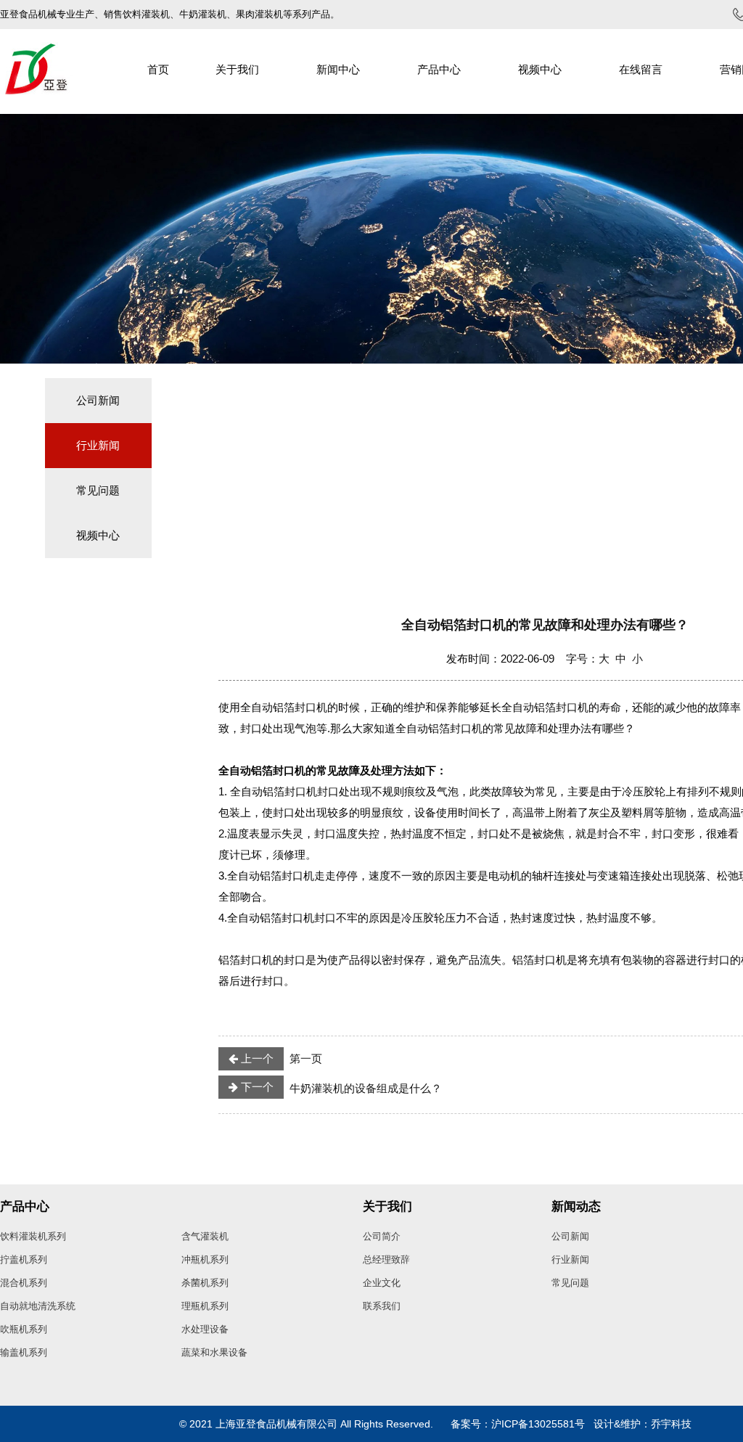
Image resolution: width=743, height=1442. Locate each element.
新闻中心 (338, 69)
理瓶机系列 (205, 1305)
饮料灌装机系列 (33, 1236)
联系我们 (382, 1305)
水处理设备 (205, 1329)
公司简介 (382, 1236)
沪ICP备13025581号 (538, 1424)
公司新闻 (98, 400)
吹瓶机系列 (23, 1329)
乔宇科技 (671, 1424)
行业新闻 (98, 445)
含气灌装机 (205, 1236)
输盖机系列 (23, 1352)
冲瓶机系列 (205, 1259)
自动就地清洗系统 (37, 1305)
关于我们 (237, 69)
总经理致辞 (386, 1259)
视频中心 (540, 69)
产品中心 (439, 69)
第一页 (280, 1058)
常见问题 (98, 490)
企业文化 (382, 1282)
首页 (158, 69)
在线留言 (640, 69)
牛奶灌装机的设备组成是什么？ (340, 1087)
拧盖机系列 (23, 1259)
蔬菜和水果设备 (214, 1352)
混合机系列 (23, 1282)
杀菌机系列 (205, 1282)
